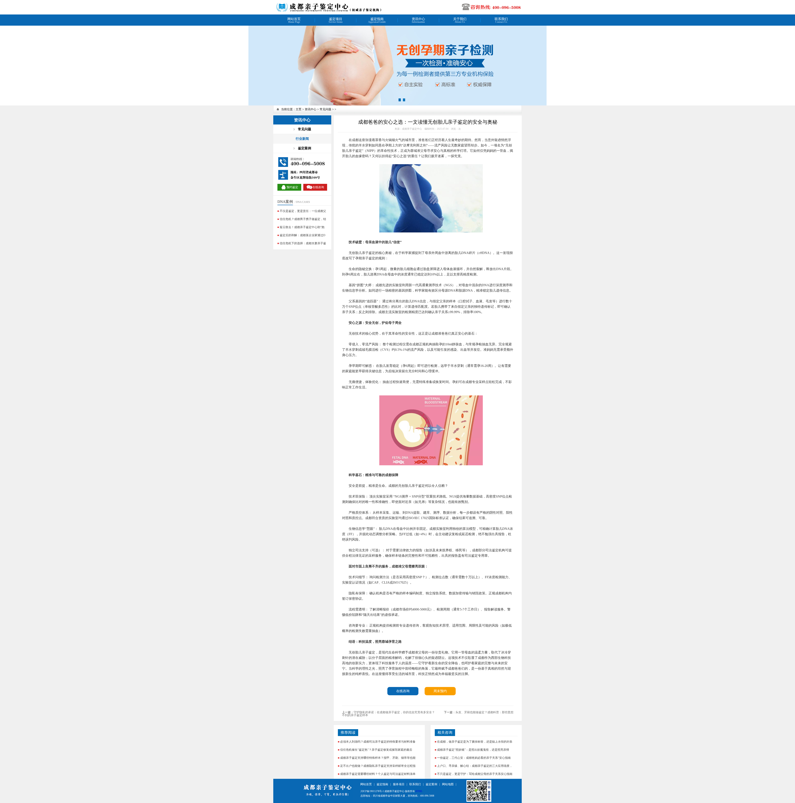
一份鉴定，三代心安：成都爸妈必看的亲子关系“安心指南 (474, 757)
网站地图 (448, 784)
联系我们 (415, 784)
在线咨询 (403, 691)
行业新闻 (302, 138)
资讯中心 (310, 109)
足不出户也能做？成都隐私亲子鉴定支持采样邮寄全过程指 (378, 765)
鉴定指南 (382, 784)
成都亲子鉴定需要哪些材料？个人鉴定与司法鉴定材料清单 (378, 773)
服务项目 (399, 784)
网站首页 (366, 784)
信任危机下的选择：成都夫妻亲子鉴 (303, 243)
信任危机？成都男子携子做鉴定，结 (303, 219)
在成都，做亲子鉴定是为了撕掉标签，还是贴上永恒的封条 (474, 741)
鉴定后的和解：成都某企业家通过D (302, 235)
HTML (419, 791)
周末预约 (440, 691)
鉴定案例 (431, 784)
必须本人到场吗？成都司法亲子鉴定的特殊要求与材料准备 (378, 741)
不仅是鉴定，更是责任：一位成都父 (303, 211)
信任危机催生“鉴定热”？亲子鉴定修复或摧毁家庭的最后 (376, 749)
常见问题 (325, 109)
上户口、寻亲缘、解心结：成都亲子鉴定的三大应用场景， (474, 765)
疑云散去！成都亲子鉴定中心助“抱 (302, 227)
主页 (298, 109)
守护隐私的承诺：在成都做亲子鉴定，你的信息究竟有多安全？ (394, 712)
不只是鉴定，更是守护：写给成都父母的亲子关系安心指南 (474, 773)
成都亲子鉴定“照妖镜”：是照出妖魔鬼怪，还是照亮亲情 (473, 749)
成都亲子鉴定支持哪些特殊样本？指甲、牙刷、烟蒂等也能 (378, 757)
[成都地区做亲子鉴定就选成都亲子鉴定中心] (328, 11)
